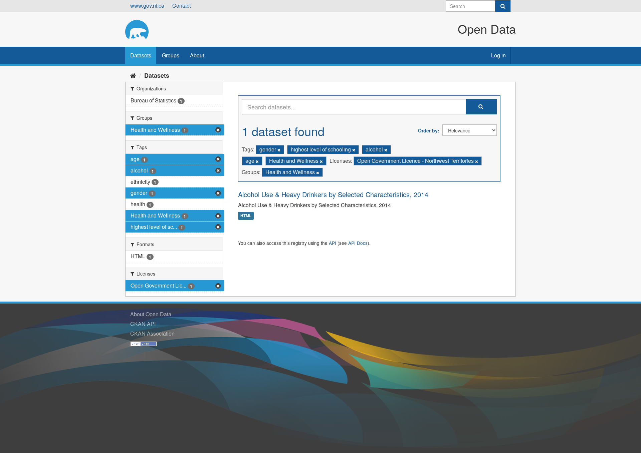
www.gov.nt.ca (147, 5)
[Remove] (278, 149)
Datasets (140, 55)
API (332, 243)
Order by (428, 130)
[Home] (133, 75)
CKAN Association (152, 333)
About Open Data (150, 314)
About (197, 55)
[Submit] (502, 6)
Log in (498, 55)
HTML (245, 216)
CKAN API (143, 324)
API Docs (358, 243)
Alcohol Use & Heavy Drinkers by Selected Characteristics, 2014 (333, 194)
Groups (170, 55)
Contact (181, 5)
